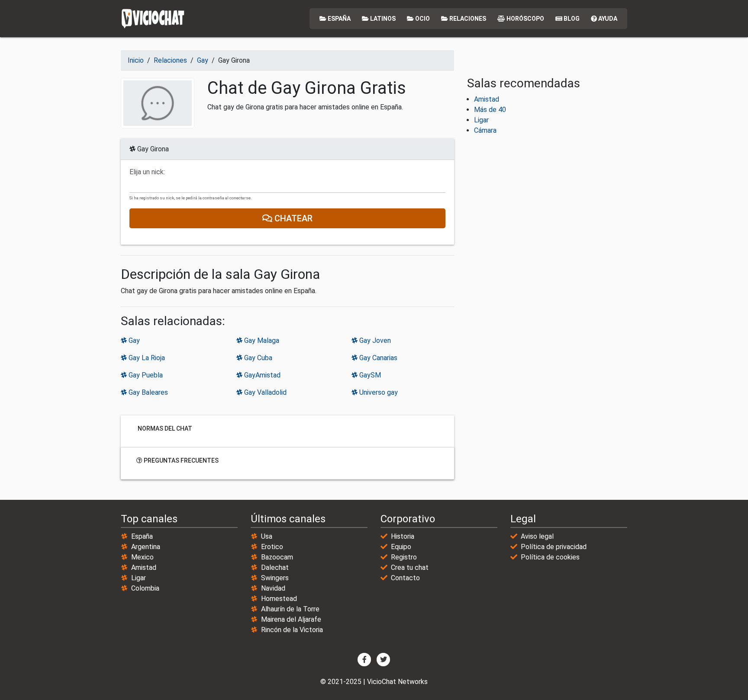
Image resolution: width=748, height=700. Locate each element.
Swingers (275, 578)
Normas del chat (164, 428)
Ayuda (607, 18)
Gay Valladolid (264, 392)
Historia (402, 536)
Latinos (382, 18)
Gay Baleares (147, 392)
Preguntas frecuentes (180, 460)
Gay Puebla (145, 375)
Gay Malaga (260, 340)
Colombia (145, 588)
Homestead (279, 599)
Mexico (142, 557)
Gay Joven (374, 340)
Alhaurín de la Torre (290, 609)
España (338, 18)
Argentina (145, 547)
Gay (133, 340)
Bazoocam (277, 557)
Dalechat (275, 567)
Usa (266, 536)
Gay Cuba (257, 358)
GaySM (369, 375)
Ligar (481, 120)
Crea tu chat (410, 567)
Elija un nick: (147, 172)
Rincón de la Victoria (292, 630)
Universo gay (378, 392)
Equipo (401, 547)
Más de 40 (490, 109)
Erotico (272, 547)
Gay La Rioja (146, 358)
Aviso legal (537, 536)
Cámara (485, 130)
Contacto (405, 578)
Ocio (422, 18)
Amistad (486, 99)
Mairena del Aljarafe (291, 619)
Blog (571, 18)
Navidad (273, 588)
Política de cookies (550, 557)
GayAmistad (261, 375)
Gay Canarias (377, 358)
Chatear (292, 218)
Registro (404, 557)
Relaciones (467, 18)
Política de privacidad (554, 547)
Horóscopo (524, 18)
